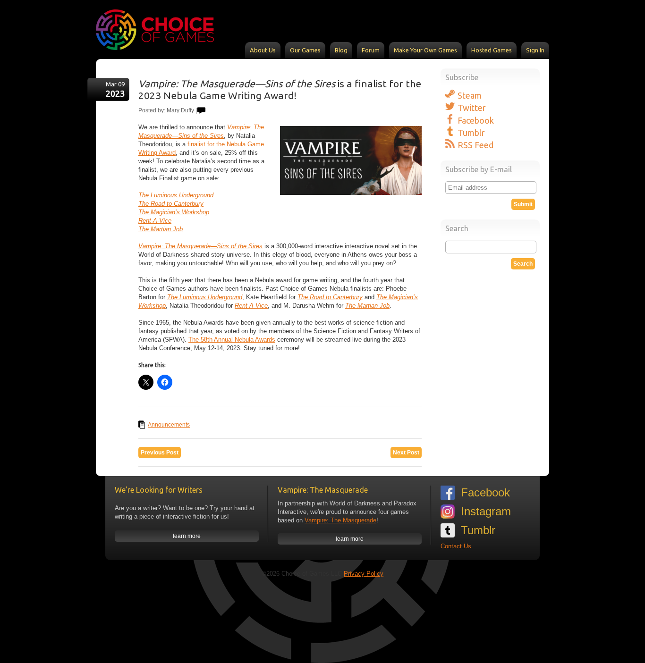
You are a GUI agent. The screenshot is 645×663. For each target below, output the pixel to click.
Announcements (169, 424)
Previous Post (159, 452)
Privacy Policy (363, 573)
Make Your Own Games (425, 50)
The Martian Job (160, 229)
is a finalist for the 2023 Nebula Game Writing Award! (279, 89)
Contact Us (456, 546)
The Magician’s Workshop (173, 212)
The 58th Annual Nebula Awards (231, 339)
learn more (187, 536)
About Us (263, 50)
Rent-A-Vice (154, 220)
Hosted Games (491, 50)
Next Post (406, 452)
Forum (371, 50)
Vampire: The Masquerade (340, 520)
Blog (341, 50)
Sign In (535, 50)
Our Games (305, 50)
